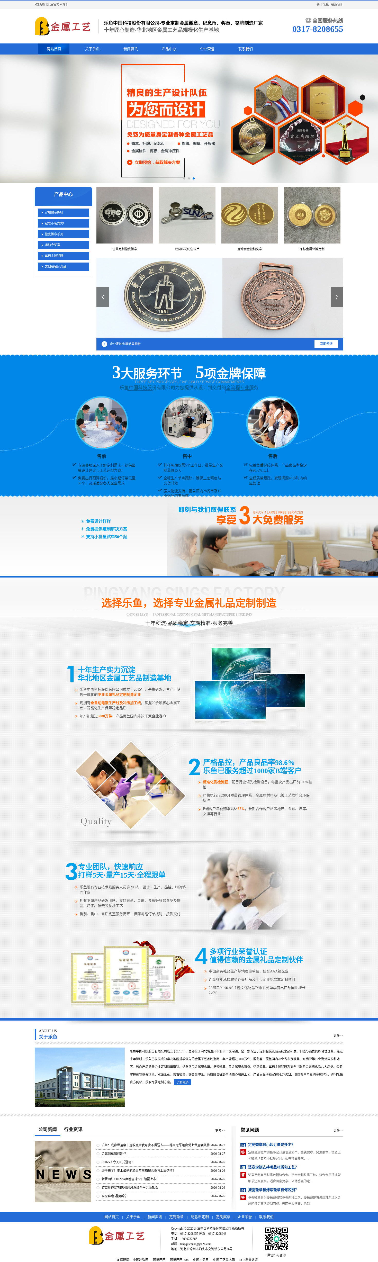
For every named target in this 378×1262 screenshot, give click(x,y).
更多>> (338, 1036)
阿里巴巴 (159, 1260)
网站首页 (54, 49)
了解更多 (182, 1082)
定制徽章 (176, 1217)
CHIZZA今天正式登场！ (118, 1162)
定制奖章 (223, 1217)
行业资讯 (73, 1129)
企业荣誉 (207, 49)
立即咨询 (326, 344)
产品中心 (169, 49)
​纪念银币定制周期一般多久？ (271, 1190)
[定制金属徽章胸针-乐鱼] (219, 298)
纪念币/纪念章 (54, 223)
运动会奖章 (52, 245)
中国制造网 (140, 1260)
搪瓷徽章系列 (54, 234)
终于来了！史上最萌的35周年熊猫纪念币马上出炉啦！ (139, 1171)
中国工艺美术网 (224, 1260)
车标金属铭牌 (54, 256)
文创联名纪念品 (55, 266)
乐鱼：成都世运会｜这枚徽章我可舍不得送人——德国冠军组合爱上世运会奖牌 (156, 1145)
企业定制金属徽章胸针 (125, 344)
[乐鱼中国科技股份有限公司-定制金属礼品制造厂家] (64, 26)
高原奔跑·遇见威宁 (114, 1196)
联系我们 (337, 4)
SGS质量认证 (248, 1260)
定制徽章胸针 (54, 212)
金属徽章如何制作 (114, 1154)
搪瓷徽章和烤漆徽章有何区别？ (273, 1167)
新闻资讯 (130, 49)
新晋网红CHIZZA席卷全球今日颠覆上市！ (130, 1179)
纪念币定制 (200, 1217)
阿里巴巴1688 (179, 1260)
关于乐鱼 (323, 4)
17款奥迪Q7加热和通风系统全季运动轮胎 (130, 1187)
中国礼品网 (201, 1260)
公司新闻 (47, 1129)
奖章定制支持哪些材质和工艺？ (273, 1145)
